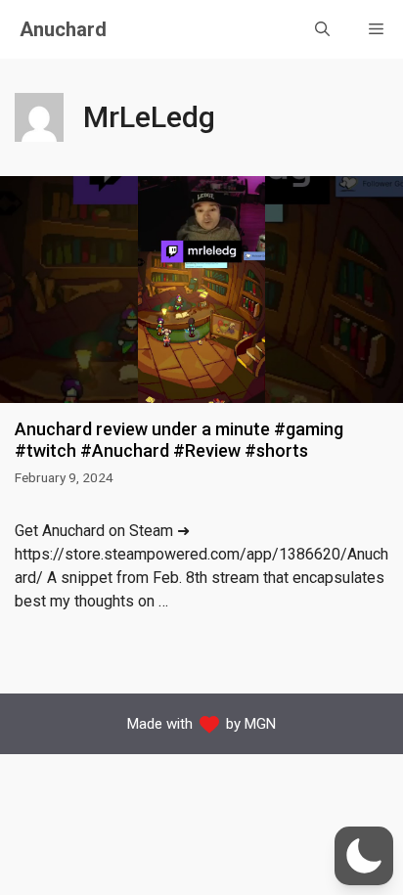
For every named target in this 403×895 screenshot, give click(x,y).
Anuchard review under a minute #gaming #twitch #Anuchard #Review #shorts (179, 440)
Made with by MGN (201, 724)
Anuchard (63, 29)
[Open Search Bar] (322, 29)
